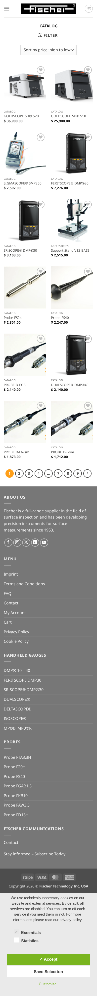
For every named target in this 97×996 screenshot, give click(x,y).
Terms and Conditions (24, 583)
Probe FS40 (60, 317)
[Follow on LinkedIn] (35, 542)
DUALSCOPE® (17, 699)
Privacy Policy (16, 632)
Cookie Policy (16, 641)
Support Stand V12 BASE (70, 250)
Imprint (11, 574)
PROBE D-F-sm (62, 452)
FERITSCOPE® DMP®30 (70, 183)
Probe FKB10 (16, 795)
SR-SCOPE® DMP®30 (20, 250)
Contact (11, 603)
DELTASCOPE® (17, 709)
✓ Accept (48, 959)
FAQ (7, 593)
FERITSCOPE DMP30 (22, 680)
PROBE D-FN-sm (16, 452)
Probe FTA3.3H (17, 757)
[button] (7, 8)
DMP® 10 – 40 (17, 670)
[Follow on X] (26, 542)
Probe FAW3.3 (17, 805)
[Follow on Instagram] (17, 542)
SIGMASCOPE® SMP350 (23, 183)
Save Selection (48, 971)
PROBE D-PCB (15, 385)
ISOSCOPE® (15, 718)
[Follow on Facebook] (8, 542)
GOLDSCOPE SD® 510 (68, 116)
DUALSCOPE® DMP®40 (70, 385)
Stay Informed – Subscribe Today (34, 854)
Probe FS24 (13, 317)
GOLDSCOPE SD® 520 (21, 116)
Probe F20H (15, 766)
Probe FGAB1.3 (18, 786)
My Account (15, 612)
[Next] (87, 473)
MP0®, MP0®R (18, 728)
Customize (47, 984)
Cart (8, 622)
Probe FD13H (16, 815)
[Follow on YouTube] (44, 542)
